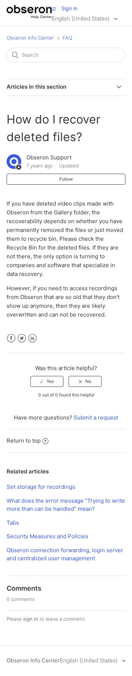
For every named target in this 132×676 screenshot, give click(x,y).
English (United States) (81, 18)
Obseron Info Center (30, 38)
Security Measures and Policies (47, 536)
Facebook (11, 338)
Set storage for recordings (41, 486)
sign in (30, 619)
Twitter (21, 338)
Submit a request (96, 417)
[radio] (46, 381)
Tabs (13, 522)
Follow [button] (66, 179)
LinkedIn (32, 338)
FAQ (67, 38)
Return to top (24, 440)
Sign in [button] (69, 8)
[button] (54, 9)
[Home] (29, 16)
